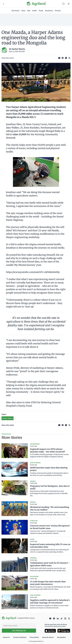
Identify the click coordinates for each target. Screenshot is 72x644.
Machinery (49, 11)
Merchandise (61, 637)
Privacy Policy (34, 637)
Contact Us (6, 637)
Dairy (23, 11)
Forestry (58, 11)
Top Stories (15, 11)
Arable (34, 11)
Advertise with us (48, 637)
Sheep (41, 11)
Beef (28, 11)
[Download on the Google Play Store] (63, 631)
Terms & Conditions (19, 637)
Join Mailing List (19, 630)
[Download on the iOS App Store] (50, 631)
